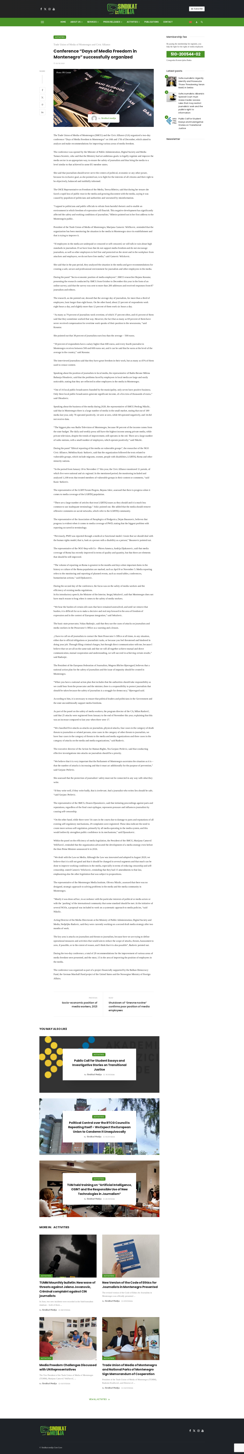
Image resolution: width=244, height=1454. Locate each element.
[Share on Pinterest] (42, 105)
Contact (168, 22)
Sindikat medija (108, 118)
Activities (132, 22)
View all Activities (98, 1399)
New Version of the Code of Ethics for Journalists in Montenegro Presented (130, 1284)
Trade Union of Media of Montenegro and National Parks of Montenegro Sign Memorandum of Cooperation (129, 1369)
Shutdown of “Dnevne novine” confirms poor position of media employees (129, 1006)
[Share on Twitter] (42, 97)
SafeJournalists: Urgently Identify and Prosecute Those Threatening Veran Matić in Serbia (191, 83)
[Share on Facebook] (42, 90)
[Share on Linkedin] (42, 112)
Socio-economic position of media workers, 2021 (79, 1004)
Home (63, 22)
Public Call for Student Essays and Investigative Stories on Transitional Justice (99, 1065)
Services (92, 22)
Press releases (111, 22)
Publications (151, 22)
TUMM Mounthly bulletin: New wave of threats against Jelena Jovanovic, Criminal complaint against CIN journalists (67, 1289)
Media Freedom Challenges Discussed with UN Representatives (68, 1367)
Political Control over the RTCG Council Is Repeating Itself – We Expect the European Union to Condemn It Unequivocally (99, 1127)
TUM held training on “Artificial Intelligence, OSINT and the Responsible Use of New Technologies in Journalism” (99, 1189)
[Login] (196, 22)
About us (75, 22)
